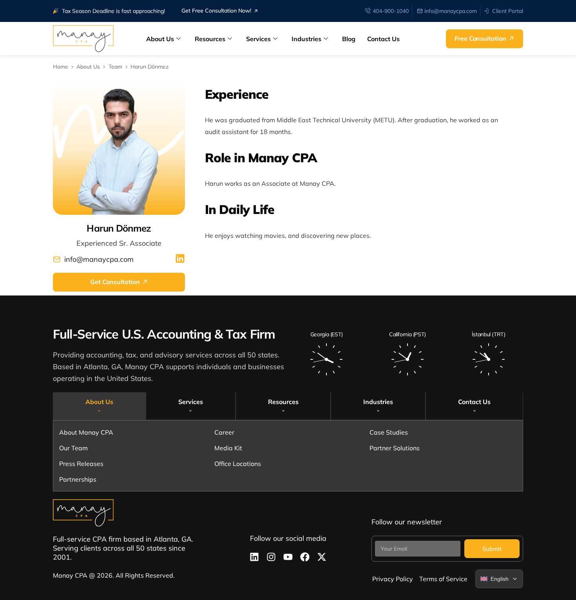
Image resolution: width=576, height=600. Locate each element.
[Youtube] (288, 557)
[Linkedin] (254, 557)
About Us (160, 39)
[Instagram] (271, 557)
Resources (210, 39)
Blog (348, 39)
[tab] (99, 405)
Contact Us (383, 39)
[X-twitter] (321, 557)
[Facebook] (305, 557)
